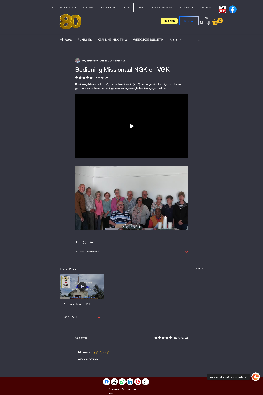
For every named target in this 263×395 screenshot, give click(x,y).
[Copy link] (145, 381)
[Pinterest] (137, 381)
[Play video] (131, 126)
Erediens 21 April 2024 (77, 304)
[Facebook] (106, 381)
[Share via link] (99, 242)
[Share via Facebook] (76, 242)
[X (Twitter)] (114, 381)
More (173, 40)
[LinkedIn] (129, 381)
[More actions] (186, 60)
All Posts (66, 40)
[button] (87, 7)
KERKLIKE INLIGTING (112, 40)
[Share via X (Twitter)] (84, 242)
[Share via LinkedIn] (91, 242)
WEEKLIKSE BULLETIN (148, 40)
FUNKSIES (85, 40)
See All (199, 268)
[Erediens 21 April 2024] (82, 286)
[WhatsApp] (122, 381)
